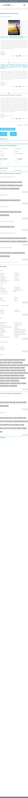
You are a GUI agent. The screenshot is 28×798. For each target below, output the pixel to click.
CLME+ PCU (3, 273)
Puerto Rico (25, 372)
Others (6, 428)
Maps (19, 238)
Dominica (26, 365)
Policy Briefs (13, 241)
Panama (20, 372)
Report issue (25, 55)
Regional (3, 349)
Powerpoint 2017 (4, 291)
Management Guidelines (20, 331)
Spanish (2, 313)
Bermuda (5, 362)
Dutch (2, 310)
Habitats (2, 332)
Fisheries (17, 328)
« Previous (19, 125)
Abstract (17, 151)
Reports (12, 226)
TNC (9, 428)
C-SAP (2, 324)
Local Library (3, 170)
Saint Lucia (22, 375)
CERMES (2, 276)
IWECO (21, 402)
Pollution (17, 335)
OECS (23, 424)
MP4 (2, 299)
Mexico (6, 372)
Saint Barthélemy (6, 375)
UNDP (11, 428)
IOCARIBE (3, 279)
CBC (9, 417)
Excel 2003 (17, 288)
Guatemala (8, 370)
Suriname (8, 380)
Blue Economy (4, 322)
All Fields (2, 155)
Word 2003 (17, 287)
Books (9, 226)
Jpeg (16, 297)
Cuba (18, 365)
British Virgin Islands (18, 362)
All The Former (4, 281)
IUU (1, 334)
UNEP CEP (19, 428)
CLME (4, 402)
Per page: (19, 159)
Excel (2, 297)
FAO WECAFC (4, 277)
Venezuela (24, 383)
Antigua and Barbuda (8, 359)
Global (2, 346)
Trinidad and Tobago (14, 380)
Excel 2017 (3, 289)
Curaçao (21, 365)
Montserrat (11, 372)
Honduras (19, 370)
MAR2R (24, 402)
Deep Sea (17, 325)
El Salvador (11, 367)
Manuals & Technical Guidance (18, 252)
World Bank (24, 428)
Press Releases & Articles (22, 241)
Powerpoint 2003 (19, 289)
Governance (3, 331)
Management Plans (11, 185)
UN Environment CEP (5, 280)
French (2, 311)
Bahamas (18, 359)
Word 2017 (3, 288)
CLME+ (7, 402)
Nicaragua (16, 372)
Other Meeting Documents (14, 200)
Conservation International (19, 421)
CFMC (24, 417)
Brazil (13, 362)
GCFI (16, 277)
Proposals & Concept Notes (15, 211)
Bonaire (9, 362)
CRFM (16, 276)
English (16, 310)
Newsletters (23, 238)
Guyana (12, 370)
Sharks (16, 337)
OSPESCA (17, 279)
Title (1, 151)
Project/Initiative (4, 148)
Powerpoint (3, 300)
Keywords (3, 153)
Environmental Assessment (6, 327)
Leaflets (16, 238)
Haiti (16, 370)
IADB (12, 424)
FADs (16, 327)
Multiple (2, 335)
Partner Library (18, 170)
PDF (1, 287)
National (2, 348)
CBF (12, 417)
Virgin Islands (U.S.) (13, 385)
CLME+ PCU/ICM (9, 421)
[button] (24, 5)
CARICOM (17, 274)
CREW (10, 402)
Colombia (9, 365)
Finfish (2, 328)
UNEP (15, 428)
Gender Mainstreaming (20, 329)
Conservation (3, 325)
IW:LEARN (17, 280)
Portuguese (17, 311)
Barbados (23, 359)
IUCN (20, 424)
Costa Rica (14, 365)
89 (9, 16)
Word (16, 300)
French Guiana (17, 367)
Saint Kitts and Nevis (14, 375)
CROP (14, 402)
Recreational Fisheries (5, 337)
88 (7, 16)
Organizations (18, 148)
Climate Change (18, 324)
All (15, 291)
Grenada (23, 367)
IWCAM (17, 402)
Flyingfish (3, 329)
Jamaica (23, 370)
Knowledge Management (20, 334)
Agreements (19, 182)
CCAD (2, 274)
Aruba (14, 359)
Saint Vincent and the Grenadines (12, 378)
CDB (18, 417)
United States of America (15, 383)
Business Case (18, 322)
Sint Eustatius (23, 378)
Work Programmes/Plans (14, 188)
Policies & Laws (19, 185)
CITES (4, 421)
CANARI (16, 273)
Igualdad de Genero (19, 332)
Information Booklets (9, 238)
